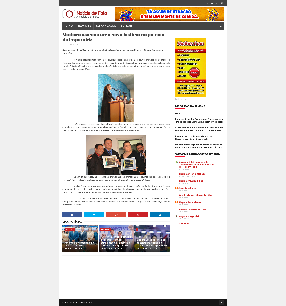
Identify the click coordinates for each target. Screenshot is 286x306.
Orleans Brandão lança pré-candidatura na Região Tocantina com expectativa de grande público (152, 244)
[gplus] (217, 3)
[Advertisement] (200, 250)
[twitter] (212, 3)
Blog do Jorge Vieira (189, 216)
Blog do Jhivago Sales (190, 180)
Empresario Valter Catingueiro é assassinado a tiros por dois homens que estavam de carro (199, 120)
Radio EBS (183, 223)
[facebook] (207, 3)
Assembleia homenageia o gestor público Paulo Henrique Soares (79, 245)
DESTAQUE (70, 229)
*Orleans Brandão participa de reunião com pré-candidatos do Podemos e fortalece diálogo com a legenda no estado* (116, 242)
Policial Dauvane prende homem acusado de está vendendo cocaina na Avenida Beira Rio (198, 146)
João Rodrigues (187, 188)
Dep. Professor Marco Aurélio (195, 195)
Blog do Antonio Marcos (191, 173)
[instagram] (222, 3)
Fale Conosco (106, 26)
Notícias (84, 26)
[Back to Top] (221, 302)
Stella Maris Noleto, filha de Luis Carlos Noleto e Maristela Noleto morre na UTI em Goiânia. (199, 129)
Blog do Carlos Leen (189, 202)
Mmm (178, 113)
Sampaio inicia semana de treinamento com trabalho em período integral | (196, 164)
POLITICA (76, 44)
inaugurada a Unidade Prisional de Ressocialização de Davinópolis (193, 137)
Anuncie (127, 26)
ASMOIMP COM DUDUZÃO (192, 209)
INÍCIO (69, 26)
